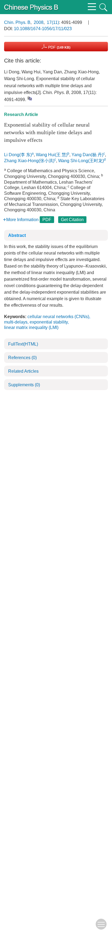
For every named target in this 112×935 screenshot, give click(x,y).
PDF (58, 47)
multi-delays (15, 322)
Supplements (24, 384)
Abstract (17, 235)
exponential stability (49, 322)
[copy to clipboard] (29, 98)
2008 (38, 22)
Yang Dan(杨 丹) (87, 154)
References (22, 357)
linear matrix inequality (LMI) (31, 327)
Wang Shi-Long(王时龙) (81, 160)
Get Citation (72, 219)
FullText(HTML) (23, 344)
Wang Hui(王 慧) (51, 154)
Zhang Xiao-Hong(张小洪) (29, 160)
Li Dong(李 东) (18, 154)
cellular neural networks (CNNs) (58, 316)
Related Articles (23, 371)
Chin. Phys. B (17, 22)
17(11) (53, 22)
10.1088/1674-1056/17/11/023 (43, 28)
